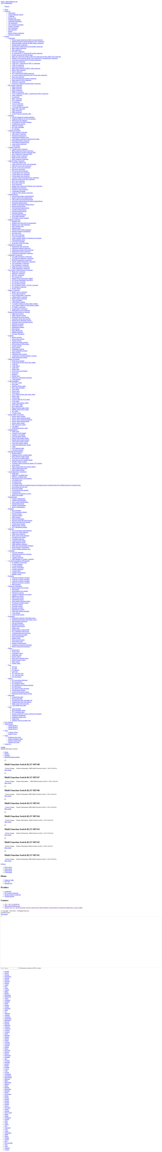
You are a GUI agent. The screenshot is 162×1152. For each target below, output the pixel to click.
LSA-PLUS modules (18, 241)
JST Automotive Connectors (20, 265)
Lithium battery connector (19, 297)
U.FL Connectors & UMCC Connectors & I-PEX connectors (30, 93)
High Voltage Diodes (18, 470)
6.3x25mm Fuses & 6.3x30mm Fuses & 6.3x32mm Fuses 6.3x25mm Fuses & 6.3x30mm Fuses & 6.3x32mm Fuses (46, 485)
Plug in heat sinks (17, 698)
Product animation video (15, 739)
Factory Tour (12, 18)
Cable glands (16, 366)
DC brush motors (17, 682)
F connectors (16, 97)
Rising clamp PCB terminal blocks (22, 198)
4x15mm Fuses (16, 482)
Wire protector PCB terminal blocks (22, 199)
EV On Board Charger (19, 283)
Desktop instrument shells (19, 635)
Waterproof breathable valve (20, 137)
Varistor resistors (17, 514)
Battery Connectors (14, 290)
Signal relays (16, 650)
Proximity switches (17, 608)
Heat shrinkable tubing (18, 710)
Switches (11, 335)
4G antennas (15, 129)
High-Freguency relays (19, 660)
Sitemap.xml (8, 883)
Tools (10, 707)
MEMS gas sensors (17, 596)
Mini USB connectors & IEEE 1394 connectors (26, 68)
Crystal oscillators (17, 566)
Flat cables (15, 384)
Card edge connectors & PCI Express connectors (26, 60)
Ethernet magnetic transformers (21, 231)
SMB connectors (17, 88)
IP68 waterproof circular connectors (22, 151)
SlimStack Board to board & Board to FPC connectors (28, 41)
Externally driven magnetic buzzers (22, 322)
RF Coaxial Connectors (15, 85)
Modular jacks (16, 221)
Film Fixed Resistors (18, 519)
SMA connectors (17, 87)
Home (6, 9)
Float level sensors (17, 604)
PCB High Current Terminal (20, 218)
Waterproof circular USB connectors (23, 250)
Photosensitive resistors (19, 525)
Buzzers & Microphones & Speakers (19, 312)
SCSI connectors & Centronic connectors (24, 78)
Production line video (14, 737)
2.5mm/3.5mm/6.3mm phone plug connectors (25, 177)
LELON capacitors (17, 552)
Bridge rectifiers (16, 453)
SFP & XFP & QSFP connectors (21, 230)
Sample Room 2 (13, 727)
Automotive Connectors (15, 255)
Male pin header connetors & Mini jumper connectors (28, 43)
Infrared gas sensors (18, 593)
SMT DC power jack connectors (21, 166)
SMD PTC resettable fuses (20, 475)
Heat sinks (11, 695)
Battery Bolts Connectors (19, 298)
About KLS (11, 13)
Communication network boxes (21, 633)
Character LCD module (19, 433)
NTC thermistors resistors (19, 527)
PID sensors (15, 589)
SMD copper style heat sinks (20, 703)
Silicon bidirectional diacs (19, 468)
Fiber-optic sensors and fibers (20, 611)
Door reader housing (18, 636)
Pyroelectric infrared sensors (20, 603)
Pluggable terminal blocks (19, 203)
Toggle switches (17, 345)
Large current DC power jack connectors (24, 164)
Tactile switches (16, 340)
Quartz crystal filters (18, 567)
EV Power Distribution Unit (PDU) (22, 280)
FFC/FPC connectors (18, 51)
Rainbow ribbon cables (19, 386)
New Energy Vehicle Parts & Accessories (20, 270)
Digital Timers (16, 663)
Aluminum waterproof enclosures (22, 645)
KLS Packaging (13, 28)
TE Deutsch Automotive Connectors (23, 258)
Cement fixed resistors (18, 524)
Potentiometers (12, 497)
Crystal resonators (17, 564)
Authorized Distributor (15, 21)
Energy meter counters (18, 416)
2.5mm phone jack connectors (21, 172)
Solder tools (15, 719)
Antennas (11, 115)
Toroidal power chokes (19, 537)
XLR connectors (17, 184)
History (10, 31)
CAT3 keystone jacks (18, 236)
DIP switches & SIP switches (20, 344)
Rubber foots (16, 376)
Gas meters (15, 426)
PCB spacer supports (18, 361)
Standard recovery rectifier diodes (22, 455)
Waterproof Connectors (15, 245)
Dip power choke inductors (20, 532)
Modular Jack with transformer (21, 224)
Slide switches (16, 352)
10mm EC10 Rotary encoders (21, 577)
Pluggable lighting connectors (21, 140)
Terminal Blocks (13, 194)
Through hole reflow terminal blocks (23, 196)
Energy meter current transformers (22, 419)
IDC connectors (16, 50)
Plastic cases (15, 628)
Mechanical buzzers (18, 324)
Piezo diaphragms (17, 330)
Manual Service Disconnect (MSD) (22, 278)
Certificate (11, 16)
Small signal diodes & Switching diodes (24, 467)
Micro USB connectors (19, 70)
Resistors (11, 509)
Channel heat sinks (17, 697)
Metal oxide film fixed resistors (21, 522)
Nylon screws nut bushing (19, 371)
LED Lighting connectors (19, 132)
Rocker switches (17, 337)
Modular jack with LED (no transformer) (24, 223)
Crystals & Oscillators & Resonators (19, 561)
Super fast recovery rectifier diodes (22, 460)
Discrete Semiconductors (15, 451)
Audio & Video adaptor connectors (22, 193)
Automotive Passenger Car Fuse (21, 493)
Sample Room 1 (13, 725)
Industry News (12, 734)
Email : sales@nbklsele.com (9, 1)
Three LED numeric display (20, 441)
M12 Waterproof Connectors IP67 (22, 154)
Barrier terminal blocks (19, 206)
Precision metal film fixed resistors (22, 520)
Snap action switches (18, 339)
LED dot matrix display (19, 436)
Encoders (11, 576)
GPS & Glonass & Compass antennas (23, 117)
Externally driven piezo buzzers (21, 319)
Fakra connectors (17, 95)
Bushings (15, 374)
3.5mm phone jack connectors (21, 174)
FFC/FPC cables (17, 382)
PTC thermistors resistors (19, 512)
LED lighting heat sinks (19, 705)
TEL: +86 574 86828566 (11, 904)
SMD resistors (16, 517)
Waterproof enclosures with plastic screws (24, 619)
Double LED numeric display (21, 440)
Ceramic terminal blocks (19, 209)
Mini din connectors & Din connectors (23, 179)
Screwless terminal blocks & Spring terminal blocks (27, 201)
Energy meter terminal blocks (20, 421)
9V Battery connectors (18, 307)
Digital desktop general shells (20, 630)
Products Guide (9, 880)
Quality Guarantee (13, 26)
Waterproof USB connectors (20, 246)
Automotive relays (17, 653)
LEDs (14, 446)
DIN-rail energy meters (19, 424)
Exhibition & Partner (14, 19)
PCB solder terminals (18, 216)
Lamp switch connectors (19, 144)
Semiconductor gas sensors (20, 591)
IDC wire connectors (18, 235)
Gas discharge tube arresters (20, 490)
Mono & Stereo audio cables (20, 408)
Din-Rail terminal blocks (19, 211)
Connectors (11, 38)
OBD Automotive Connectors (21, 267)
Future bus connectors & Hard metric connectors (26, 83)
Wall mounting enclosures (19, 621)
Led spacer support (17, 450)
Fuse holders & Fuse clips (19, 487)
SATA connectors (17, 72)
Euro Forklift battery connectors (21, 295)
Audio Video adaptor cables (20, 403)
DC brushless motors (18, 683)
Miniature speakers (17, 325)
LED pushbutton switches (19, 351)
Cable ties (15, 364)
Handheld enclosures (18, 624)
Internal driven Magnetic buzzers (21, 320)
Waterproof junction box (19, 135)
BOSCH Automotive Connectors (22, 260)
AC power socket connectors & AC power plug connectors (29, 75)
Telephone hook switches (19, 354)
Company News (13, 732)
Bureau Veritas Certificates (16, 33)
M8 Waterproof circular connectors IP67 (24, 152)
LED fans (15, 672)
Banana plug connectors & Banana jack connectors (27, 186)
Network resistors (17, 515)
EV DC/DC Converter (18, 282)
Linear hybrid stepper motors (20, 692)
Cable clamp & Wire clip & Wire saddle (23, 362)
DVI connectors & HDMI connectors (23, 73)
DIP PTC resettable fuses (19, 477)
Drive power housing (18, 640)
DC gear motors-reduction (19, 680)
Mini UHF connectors (18, 109)
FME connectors (17, 112)
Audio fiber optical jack (19, 162)
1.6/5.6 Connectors (17, 105)
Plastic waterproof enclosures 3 (21, 646)
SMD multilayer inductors (19, 544)
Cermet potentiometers (18, 498)
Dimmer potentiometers (19, 505)
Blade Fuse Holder (17, 495)
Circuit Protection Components (17, 472)
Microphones (16, 329)
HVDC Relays (16, 288)
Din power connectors (18, 169)
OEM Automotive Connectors (21, 268)
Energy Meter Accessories (16, 414)
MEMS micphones (17, 332)
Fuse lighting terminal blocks (20, 142)
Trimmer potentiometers (19, 500)
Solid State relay (17, 655)
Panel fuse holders (17, 488)
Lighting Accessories (14, 130)
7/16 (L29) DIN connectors (20, 107)
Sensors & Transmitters (15, 586)
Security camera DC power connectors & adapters (27, 714)
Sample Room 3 (13, 729)
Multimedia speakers (18, 327)
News (6, 730)
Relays (10, 648)
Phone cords (15, 396)
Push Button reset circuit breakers (22, 478)
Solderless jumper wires (19, 717)
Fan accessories (16, 677)
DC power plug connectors (20, 171)
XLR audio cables (17, 404)
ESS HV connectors (18, 275)
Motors (10, 678)
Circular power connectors (20, 149)
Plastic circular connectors (19, 156)
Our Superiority (13, 23)
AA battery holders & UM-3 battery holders (25, 303)
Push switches (16, 347)
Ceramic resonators (17, 569)
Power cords (15, 391)
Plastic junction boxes (18, 626)
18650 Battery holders (18, 302)
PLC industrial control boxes (20, 631)
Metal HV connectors (18, 273)
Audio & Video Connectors (16, 161)
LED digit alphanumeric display (21, 445)
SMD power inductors (18, 534)
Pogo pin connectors (18, 77)
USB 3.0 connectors (18, 65)
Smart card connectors (18, 61)
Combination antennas (18, 124)
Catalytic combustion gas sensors (22, 594)
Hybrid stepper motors (18, 690)
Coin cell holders (17, 300)
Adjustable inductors (18, 539)
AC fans (14, 668)
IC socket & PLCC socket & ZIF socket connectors (27, 53)
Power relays (16, 651)
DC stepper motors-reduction (20, 688)
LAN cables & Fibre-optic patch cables (23, 394)
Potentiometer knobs (18, 503)
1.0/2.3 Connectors (17, 103)
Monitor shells (16, 638)
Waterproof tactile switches (20, 342)
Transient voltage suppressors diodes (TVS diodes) (27, 463)
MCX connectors (17, 90)
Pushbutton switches (18, 349)
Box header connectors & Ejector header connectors (27, 46)
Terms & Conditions (14, 35)
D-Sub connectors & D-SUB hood (22, 55)
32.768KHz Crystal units (19, 562)
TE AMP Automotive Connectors (22, 256)
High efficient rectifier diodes (20, 456)
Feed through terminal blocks (20, 208)
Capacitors (11, 551)
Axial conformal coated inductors (22, 530)
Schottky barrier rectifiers (19, 461)
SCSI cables (15, 401)
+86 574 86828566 (6, 3)
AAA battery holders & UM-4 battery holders (25, 305)
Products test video (13, 742)
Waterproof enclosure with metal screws (24, 618)
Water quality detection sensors (21, 601)
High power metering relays (20, 658)
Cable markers (16, 379)
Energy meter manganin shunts (21, 418)
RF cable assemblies (18, 127)
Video (6, 735)
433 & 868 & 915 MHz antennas (22, 122)
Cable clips (15, 367)
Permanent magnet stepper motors (22, 693)
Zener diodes (16, 465)
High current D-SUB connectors (21, 80)
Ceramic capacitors (17, 557)
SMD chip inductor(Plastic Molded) (22, 545)
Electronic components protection (22, 377)
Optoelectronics (13, 430)
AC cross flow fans (17, 675)
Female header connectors (19, 45)
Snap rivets (15, 372)
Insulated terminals (17, 213)
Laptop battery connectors (19, 309)
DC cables (15, 411)
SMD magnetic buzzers (19, 315)
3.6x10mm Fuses (17, 480)
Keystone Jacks (16, 233)
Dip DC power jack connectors (21, 167)
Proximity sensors (17, 606)
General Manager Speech (15, 14)
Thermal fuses (16, 492)
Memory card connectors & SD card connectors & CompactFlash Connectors (35, 58)
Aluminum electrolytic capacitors (22, 554)
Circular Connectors (14, 147)
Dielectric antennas (17, 125)
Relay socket (16, 661)
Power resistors (16, 510)
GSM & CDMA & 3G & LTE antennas (24, 119)
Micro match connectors (19, 48)
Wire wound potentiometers (20, 502)
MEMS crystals (16, 574)
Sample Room (8, 724)
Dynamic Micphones (18, 334)
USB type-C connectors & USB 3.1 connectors (26, 63)
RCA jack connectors (18, 181)
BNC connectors (17, 98)
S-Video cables (16, 413)
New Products (8, 722)
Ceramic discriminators (19, 572)
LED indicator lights (18, 448)
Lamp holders (16, 145)
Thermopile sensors (18, 599)
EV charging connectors (19, 287)
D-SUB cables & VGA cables (21, 399)
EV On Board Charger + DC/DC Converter (25, 285)
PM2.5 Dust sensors (18, 598)
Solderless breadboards (19, 715)
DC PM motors (16, 687)
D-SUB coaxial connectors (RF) (21, 114)
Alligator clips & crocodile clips (21, 720)
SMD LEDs (15, 431)
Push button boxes (17, 641)
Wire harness (16, 393)
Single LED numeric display (20, 438)
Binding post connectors (19, 188)
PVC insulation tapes (18, 712)
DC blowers (15, 670)
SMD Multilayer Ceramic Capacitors (23, 559)
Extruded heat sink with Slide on (21, 702)
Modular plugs (16, 228)
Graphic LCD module (18, 435)
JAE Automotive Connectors (20, 263)
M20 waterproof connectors (20, 159)
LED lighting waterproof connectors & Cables (25, 139)
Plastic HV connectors (18, 272)
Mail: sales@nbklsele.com (12, 906)
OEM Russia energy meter (20, 428)
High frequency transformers (20, 547)
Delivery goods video (14, 740)
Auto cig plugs (16, 709)
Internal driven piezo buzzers (20, 317)
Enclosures (11, 616)
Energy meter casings (18, 423)
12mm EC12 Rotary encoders (21, 581)
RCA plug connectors (18, 182)
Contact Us (7, 744)
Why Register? (12, 30)
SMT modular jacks (18, 226)
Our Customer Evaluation (15, 24)
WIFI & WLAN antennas (19, 120)
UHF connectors (17, 110)
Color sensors (16, 613)
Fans (9, 665)
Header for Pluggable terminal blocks (23, 204)
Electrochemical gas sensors (20, 588)
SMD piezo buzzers (18, 314)
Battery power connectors (19, 292)
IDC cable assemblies (18, 388)
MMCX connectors (18, 92)
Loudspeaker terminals (18, 191)
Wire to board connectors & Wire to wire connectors (27, 40)
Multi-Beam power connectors (21, 310)
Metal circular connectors (19, 157)
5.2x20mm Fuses (17, 483)
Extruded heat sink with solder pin (22, 700)
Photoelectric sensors (18, 609)
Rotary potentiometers (18, 507)
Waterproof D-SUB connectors (21, 251)
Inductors (11, 529)
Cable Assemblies (13, 381)
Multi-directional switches (19, 357)
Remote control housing (19, 643)
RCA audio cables (17, 406)
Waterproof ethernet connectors (21, 248)
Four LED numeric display (20, 443)
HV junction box (17, 277)
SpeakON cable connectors (20, 189)
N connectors (16, 102)
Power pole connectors (19, 293)
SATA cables (16, 398)
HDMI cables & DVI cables (20, 409)
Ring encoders (16, 584)
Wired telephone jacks (18, 240)
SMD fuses (15, 473)
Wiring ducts (16, 369)
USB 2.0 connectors (18, 67)
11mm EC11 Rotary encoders (20, 579)
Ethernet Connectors (14, 219)
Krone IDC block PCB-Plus (20, 243)
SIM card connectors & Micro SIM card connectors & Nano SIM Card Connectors (36, 56)
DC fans (14, 667)
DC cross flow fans (17, 673)
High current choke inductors (20, 535)
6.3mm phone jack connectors (21, 176)
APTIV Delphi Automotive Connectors (23, 261)
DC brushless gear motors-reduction (22, 685)
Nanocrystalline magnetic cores (21, 549)
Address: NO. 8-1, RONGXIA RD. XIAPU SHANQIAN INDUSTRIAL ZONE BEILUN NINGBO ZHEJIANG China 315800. (43, 907)
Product (6, 36)
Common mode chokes (19, 540)
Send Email (4, 914)
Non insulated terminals (19, 214)
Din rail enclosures (17, 623)
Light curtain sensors (18, 614)
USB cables (15, 389)
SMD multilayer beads (18, 542)
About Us (7, 11)
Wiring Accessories (14, 359)
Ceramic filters (16, 571)
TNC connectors (17, 100)
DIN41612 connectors (18, 82)
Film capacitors (16, 556)
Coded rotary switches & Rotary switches (24, 356)
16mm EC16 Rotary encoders (21, 582)
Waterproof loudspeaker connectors (22, 253)
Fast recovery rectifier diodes (20, 458)
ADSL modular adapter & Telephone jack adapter (26, 238)
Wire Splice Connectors (19, 134)
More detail (7, 770)
